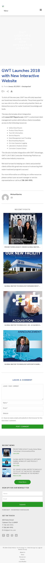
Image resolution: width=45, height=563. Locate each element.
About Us (22, 552)
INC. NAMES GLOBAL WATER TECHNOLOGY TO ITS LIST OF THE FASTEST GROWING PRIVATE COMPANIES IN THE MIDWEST (27, 471)
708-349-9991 (26, 180)
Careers (22, 559)
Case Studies (22, 561)
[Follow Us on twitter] (12, 535)
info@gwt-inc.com (9, 530)
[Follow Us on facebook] (3, 535)
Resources (22, 557)
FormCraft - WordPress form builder (15, 510)
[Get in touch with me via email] (12, 198)
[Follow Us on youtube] (16, 535)
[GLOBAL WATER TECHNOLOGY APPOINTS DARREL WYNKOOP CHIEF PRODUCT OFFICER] (22, 346)
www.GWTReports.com (14, 117)
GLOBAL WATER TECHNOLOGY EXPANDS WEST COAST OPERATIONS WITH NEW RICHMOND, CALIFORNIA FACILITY (23, 286)
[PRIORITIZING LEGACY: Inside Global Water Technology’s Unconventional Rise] (22, 228)
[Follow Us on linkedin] (7, 535)
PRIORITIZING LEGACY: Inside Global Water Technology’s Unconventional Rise (23, 247)
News (22, 554)
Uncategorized (26, 86)
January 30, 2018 (14, 86)
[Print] (13, 91)
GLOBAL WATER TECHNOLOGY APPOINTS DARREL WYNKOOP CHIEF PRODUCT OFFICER (23, 364)
